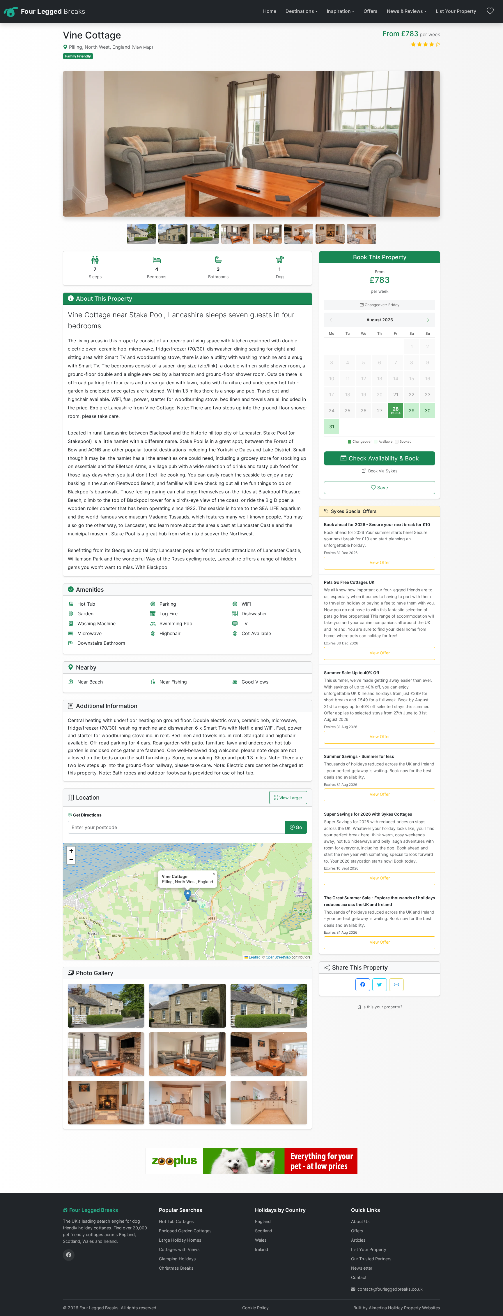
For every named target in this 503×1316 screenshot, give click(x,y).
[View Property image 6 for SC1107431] (269, 1054)
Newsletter (361, 1268)
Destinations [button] (300, 11)
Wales (261, 1240)
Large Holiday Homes (180, 1240)
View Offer (380, 562)
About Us (360, 1221)
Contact (358, 1277)
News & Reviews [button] (405, 11)
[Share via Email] (396, 984)
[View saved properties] (490, 11)
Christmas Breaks (176, 1268)
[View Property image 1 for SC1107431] (106, 1006)
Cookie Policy (255, 1307)
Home (269, 11)
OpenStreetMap (278, 956)
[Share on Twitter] (379, 984)
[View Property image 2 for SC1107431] (187, 1006)
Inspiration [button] (339, 11)
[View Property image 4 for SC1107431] (106, 1054)
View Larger (290, 797)
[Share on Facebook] (362, 984)
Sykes (391, 470)
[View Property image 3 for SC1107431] (269, 1006)
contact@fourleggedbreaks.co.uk (390, 1289)
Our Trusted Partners (371, 1258)
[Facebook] (69, 1255)
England (263, 1221)
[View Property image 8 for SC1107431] (187, 1102)
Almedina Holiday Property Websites (404, 1307)
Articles (358, 1240)
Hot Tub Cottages (176, 1221)
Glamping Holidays (177, 1258)
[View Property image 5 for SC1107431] (187, 1054)
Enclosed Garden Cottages (185, 1230)
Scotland (263, 1230)
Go (299, 827)
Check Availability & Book (384, 458)
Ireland (261, 1249)
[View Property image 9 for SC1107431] (269, 1102)
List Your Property (456, 11)
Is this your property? (382, 1007)
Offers (371, 11)
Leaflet (254, 956)
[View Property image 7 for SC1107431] (106, 1102)
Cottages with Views (179, 1249)
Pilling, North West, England (110, 47)
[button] (187, 895)
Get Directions (87, 814)
